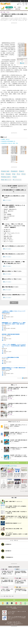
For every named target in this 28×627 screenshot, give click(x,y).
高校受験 (8, 174)
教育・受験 (5, 569)
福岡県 (15, 176)
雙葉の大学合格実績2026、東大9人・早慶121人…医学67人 (10, 487)
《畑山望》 (25, 129)
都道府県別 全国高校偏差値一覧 (8, 141)
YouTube (16, 604)
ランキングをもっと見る (14, 462)
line (25, 604)
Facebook (7, 604)
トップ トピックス (17, 179)
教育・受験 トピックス (6, 179)
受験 (14, 174)
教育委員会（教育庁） (6, 176)
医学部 (15, 7)
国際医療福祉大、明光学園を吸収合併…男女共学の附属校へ (4, 476)
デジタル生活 (5, 587)
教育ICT (18, 569)
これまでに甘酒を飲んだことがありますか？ (14, 246)
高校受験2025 (14, 171)
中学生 (24, 174)
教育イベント (5, 578)
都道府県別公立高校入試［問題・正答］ (10, 143)
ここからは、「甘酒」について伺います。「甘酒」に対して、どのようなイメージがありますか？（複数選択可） (14, 225)
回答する (14, 302)
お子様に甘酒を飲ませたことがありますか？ (14, 253)
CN (20, 4)
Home (3, 604)
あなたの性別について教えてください (13, 271)
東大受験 (19, 7)
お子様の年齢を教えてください (11, 286)
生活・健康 (18, 578)
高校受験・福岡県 (5, 171)
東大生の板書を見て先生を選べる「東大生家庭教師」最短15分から (17, 476)
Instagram (21, 604)
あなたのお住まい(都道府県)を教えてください (15, 294)
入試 (19, 174)
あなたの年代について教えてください (13, 279)
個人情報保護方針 (14, 608)
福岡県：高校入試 (5, 139)
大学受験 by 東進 (9, 7)
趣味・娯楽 (18, 587)
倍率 (3, 174)
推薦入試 (22, 171)
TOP (14, 600)
